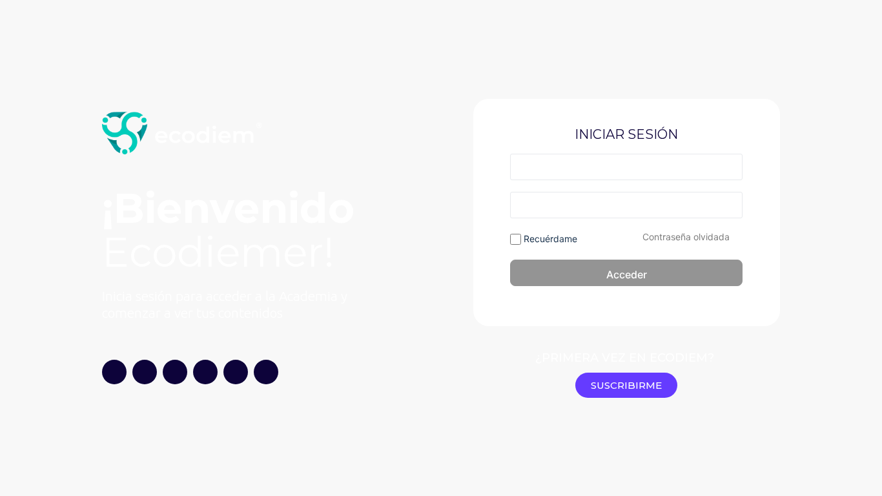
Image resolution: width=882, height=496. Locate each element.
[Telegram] (235, 372)
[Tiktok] (175, 372)
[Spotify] (205, 372)
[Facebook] (266, 372)
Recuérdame (549, 238)
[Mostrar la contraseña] (730, 205)
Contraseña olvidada (686, 236)
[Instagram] (114, 372)
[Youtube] (144, 372)
